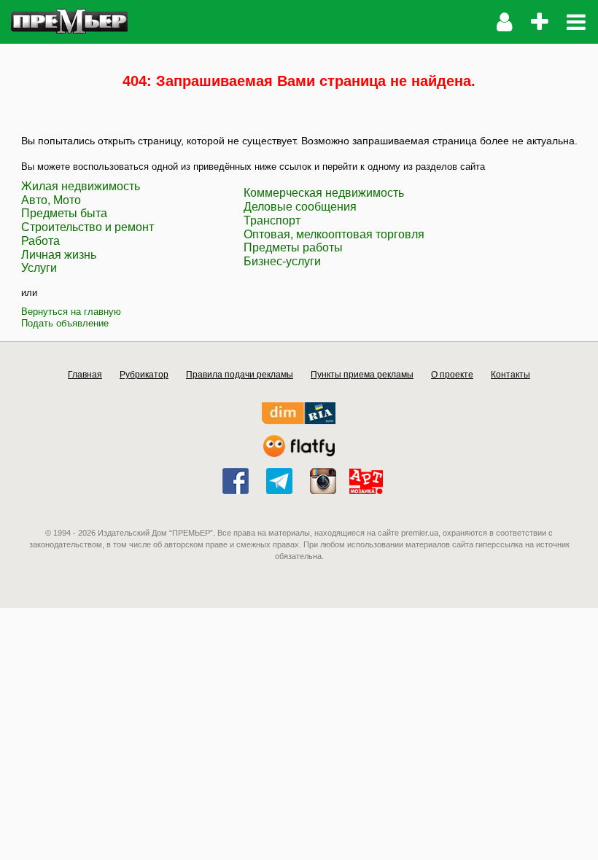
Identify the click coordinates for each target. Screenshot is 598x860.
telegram (279, 481)
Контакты (510, 375)
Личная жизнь (58, 255)
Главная (85, 375)
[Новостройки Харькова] (298, 420)
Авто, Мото (51, 200)
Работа (40, 241)
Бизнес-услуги (282, 261)
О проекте (452, 375)
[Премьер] (69, 22)
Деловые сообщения (300, 206)
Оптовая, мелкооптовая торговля (334, 234)
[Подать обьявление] (539, 21)
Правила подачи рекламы (239, 375)
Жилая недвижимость (80, 186)
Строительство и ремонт (87, 227)
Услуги (39, 268)
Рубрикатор (144, 375)
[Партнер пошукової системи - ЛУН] (299, 453)
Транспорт (272, 220)
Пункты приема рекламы (362, 375)
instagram (323, 481)
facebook (235, 481)
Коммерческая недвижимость (324, 193)
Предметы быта (64, 213)
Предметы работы (293, 247)
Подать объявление (65, 323)
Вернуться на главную (71, 311)
